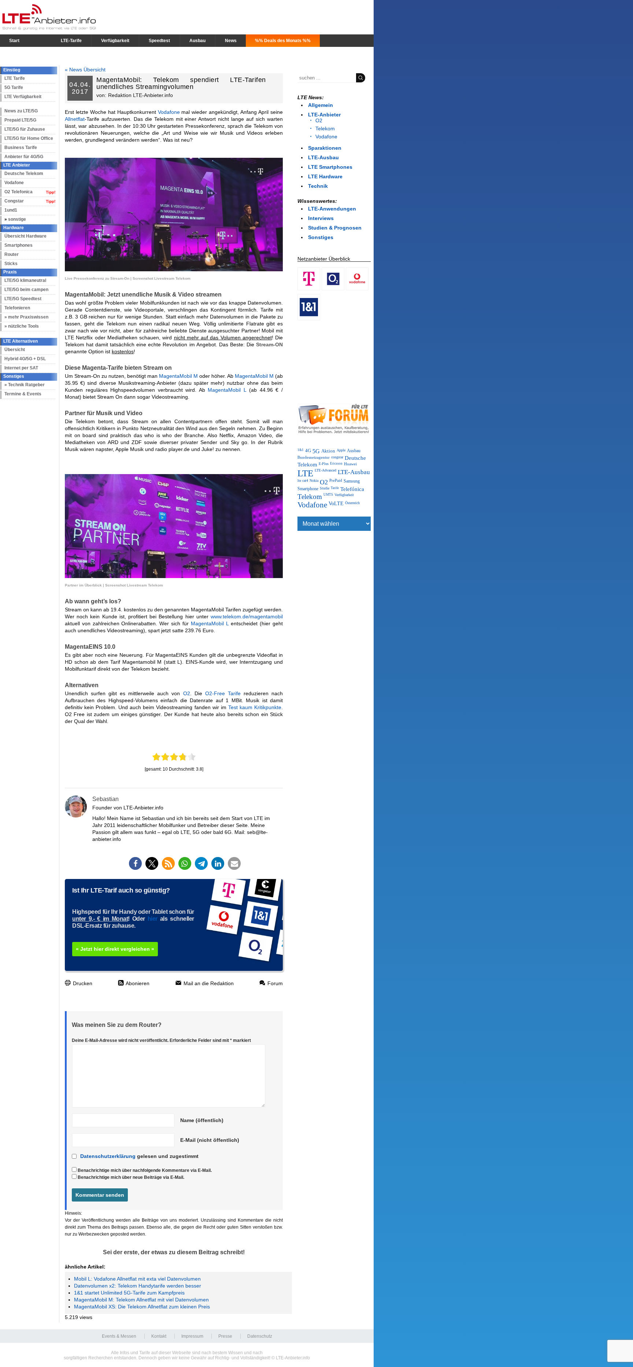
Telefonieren (17, 307)
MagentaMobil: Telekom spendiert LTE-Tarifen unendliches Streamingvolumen (181, 83)
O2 (186, 693)
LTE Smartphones (330, 167)
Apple (341, 450)
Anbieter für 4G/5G (23, 156)
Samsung (352, 481)
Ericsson (336, 463)
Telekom (325, 128)
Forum (274, 983)
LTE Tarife (14, 78)
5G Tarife (13, 87)
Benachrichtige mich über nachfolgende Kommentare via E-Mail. (145, 1170)
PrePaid (335, 480)
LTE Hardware (325, 176)
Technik (318, 186)
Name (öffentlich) (201, 1120)
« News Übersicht (85, 69)
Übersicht (14, 349)
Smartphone (307, 488)
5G (316, 451)
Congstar (14, 201)
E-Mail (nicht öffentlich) (209, 1140)
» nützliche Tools (21, 326)
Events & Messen (119, 1336)
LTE (305, 473)
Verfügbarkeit (115, 40)
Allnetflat (75, 119)
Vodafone (14, 182)
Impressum (192, 1336)
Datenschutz (259, 1336)
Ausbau (197, 40)
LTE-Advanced (325, 470)
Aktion (328, 451)
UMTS (328, 494)
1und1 (10, 210)
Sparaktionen (324, 148)
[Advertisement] (334, 360)
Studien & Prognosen (335, 228)
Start (14, 40)
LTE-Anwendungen (332, 209)
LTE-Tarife (71, 40)
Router (11, 254)
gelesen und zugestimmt (139, 1156)
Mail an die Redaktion (208, 983)
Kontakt (158, 1336)
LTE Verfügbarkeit (22, 96)
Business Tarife (20, 147)
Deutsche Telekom (23, 173)
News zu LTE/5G (21, 110)
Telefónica (352, 489)
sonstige (17, 219)
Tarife (335, 488)
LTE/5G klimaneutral (25, 280)
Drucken (81, 983)
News (231, 40)
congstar (337, 457)
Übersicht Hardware (25, 236)
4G (308, 450)
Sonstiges (320, 237)
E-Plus (324, 464)
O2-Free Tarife (223, 693)
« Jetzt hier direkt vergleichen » (115, 949)
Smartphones (18, 245)
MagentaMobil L (227, 390)
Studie (324, 488)
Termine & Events (22, 393)
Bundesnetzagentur (313, 457)
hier (153, 919)
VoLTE (336, 503)
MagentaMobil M (178, 376)
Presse (225, 1336)
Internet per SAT (21, 367)
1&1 (300, 450)
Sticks (11, 263)
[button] (135, 863)
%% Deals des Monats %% (283, 40)
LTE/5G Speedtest (22, 298)
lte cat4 (302, 480)
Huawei (350, 464)
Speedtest (159, 40)
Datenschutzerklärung (108, 1156)
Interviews (321, 218)
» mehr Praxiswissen (26, 317)
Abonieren (137, 983)
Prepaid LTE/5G (20, 120)
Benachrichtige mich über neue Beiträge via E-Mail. (131, 1177)
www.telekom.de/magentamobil (247, 616)
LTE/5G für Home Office (28, 138)
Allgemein (320, 105)
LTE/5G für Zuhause (24, 129)
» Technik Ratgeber (24, 384)
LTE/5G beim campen (26, 289)
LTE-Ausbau (323, 157)
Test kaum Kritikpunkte (254, 707)
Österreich (352, 503)
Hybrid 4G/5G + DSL (25, 358)
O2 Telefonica (18, 191)
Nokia (314, 480)
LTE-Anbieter (324, 115)
